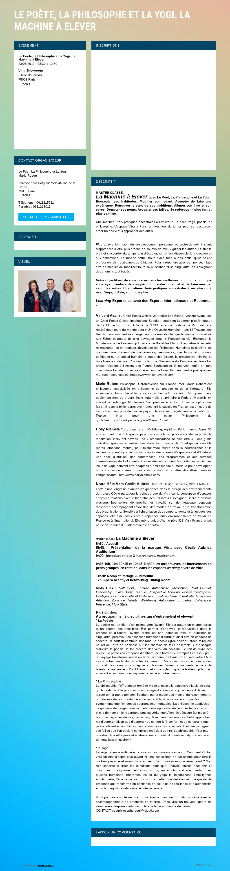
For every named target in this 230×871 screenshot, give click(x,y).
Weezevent (45, 865)
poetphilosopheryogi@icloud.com (135, 810)
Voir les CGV (204, 865)
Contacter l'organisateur (46, 217)
